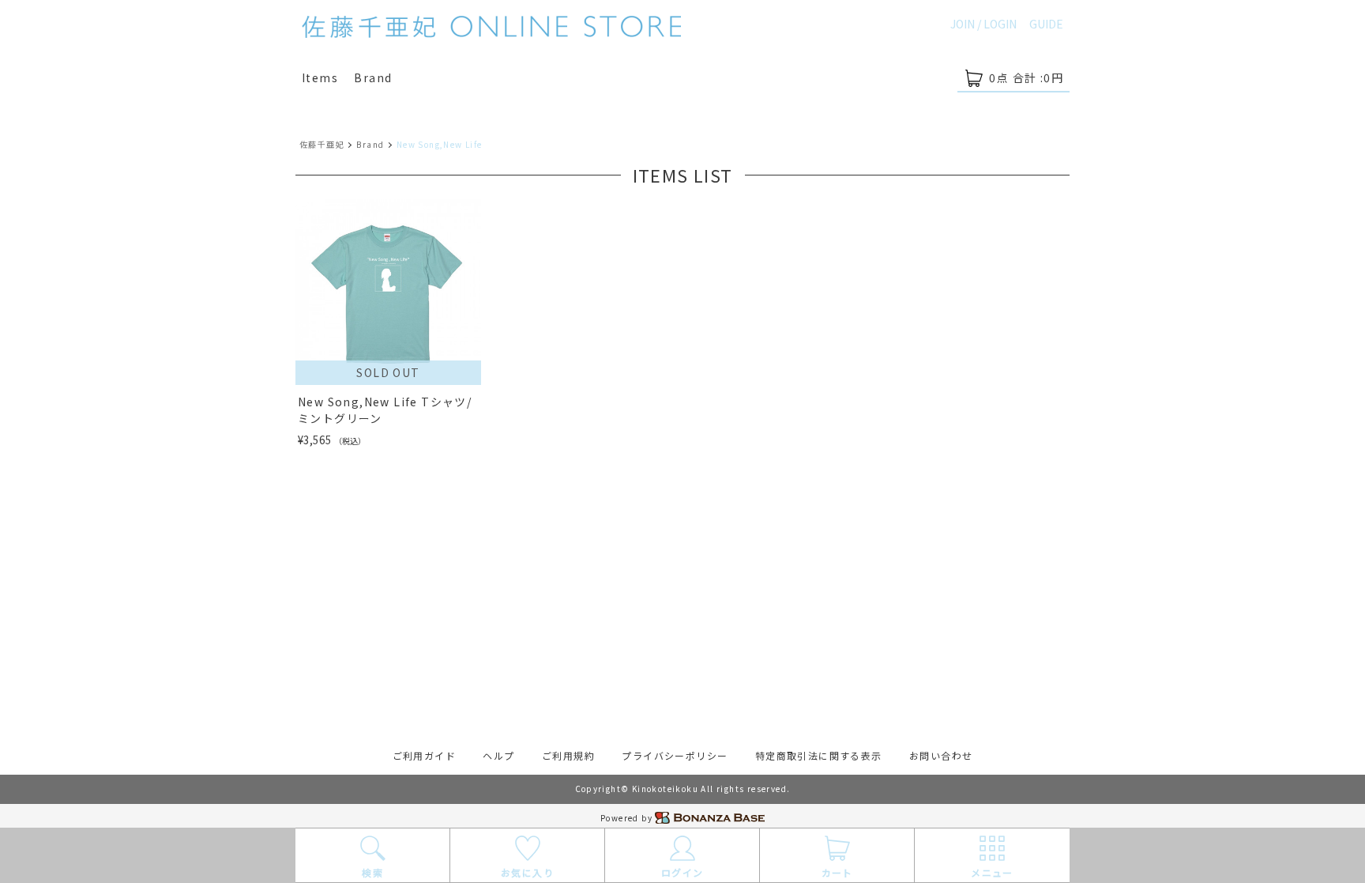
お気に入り (527, 872)
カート (837, 872)
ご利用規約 (568, 755)
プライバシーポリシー (675, 755)
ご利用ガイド (424, 755)
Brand (373, 77)
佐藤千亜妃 (321, 144)
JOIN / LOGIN (983, 24)
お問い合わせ (940, 755)
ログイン (682, 872)
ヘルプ (498, 755)
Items (320, 77)
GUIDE (1046, 24)
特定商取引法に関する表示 (818, 755)
